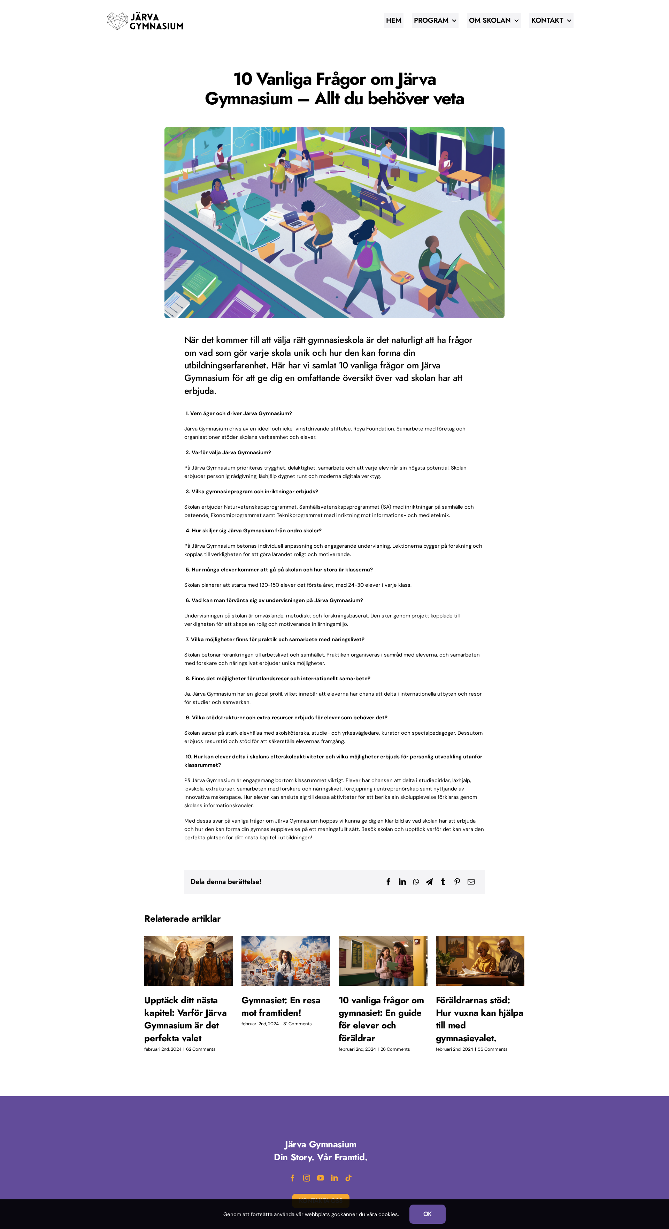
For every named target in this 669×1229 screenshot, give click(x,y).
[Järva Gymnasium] (145, 12)
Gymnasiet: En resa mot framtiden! (281, 1006)
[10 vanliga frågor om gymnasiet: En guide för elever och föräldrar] (383, 961)
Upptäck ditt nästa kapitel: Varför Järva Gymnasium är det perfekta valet (185, 1019)
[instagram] (306, 1178)
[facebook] (292, 1178)
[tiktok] (348, 1178)
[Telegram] (429, 881)
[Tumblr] (443, 881)
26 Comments (395, 1049)
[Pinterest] (457, 881)
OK (427, 1214)
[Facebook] (388, 881)
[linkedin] (334, 1178)
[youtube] (320, 1178)
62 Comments (201, 1049)
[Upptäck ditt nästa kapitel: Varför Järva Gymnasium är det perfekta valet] (188, 961)
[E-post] (471, 881)
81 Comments (297, 1024)
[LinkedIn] (402, 881)
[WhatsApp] (415, 881)
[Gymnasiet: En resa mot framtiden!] (285, 961)
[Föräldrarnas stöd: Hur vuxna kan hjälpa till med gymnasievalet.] (480, 961)
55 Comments (493, 1049)
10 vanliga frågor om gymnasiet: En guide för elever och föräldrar (381, 1019)
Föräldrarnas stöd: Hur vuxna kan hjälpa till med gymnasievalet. (479, 1019)
